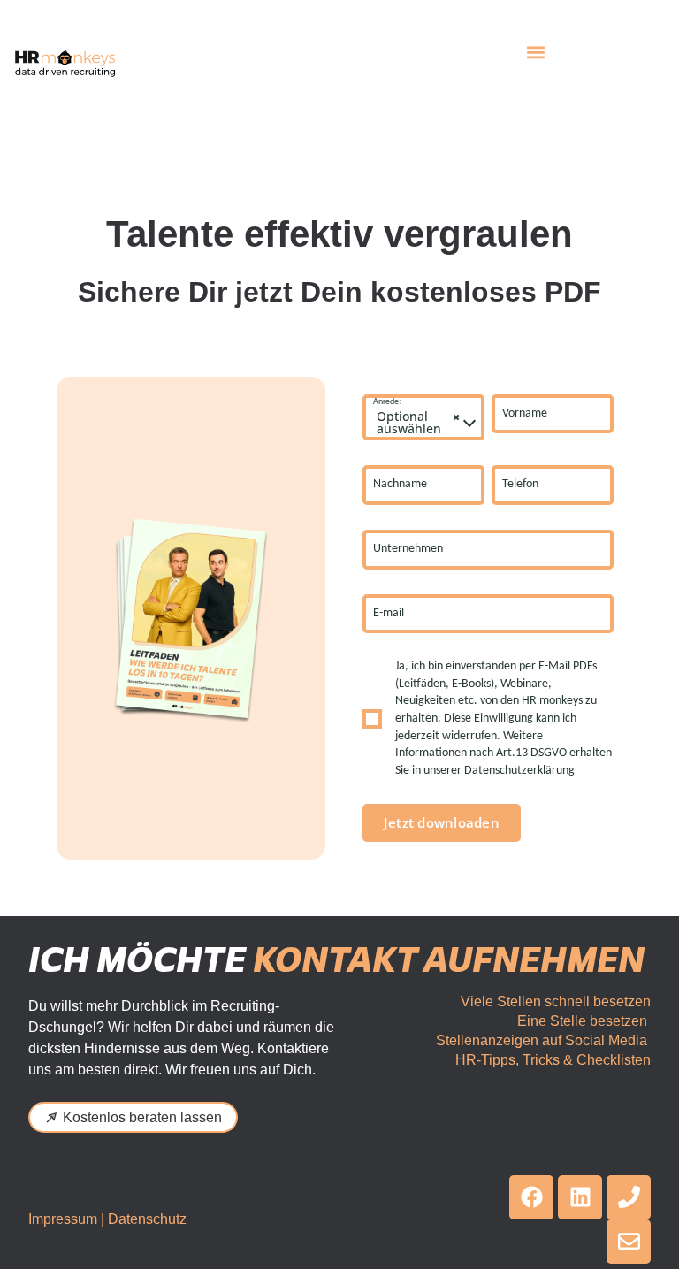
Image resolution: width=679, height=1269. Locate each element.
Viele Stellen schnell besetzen (556, 1001)
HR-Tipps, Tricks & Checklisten (553, 1059)
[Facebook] (531, 1197)
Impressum (62, 1219)
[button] (536, 51)
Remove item (456, 417)
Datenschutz (147, 1219)
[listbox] (423, 417)
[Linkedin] (580, 1197)
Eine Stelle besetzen (582, 1020)
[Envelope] (629, 1241)
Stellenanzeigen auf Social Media (541, 1040)
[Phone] (629, 1197)
